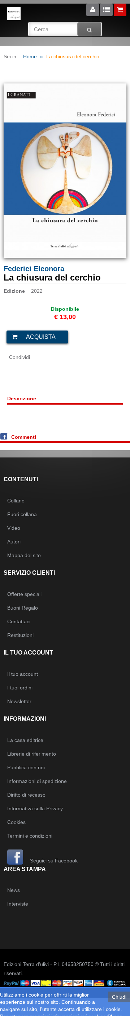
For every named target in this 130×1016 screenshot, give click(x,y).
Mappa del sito (24, 555)
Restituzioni (20, 635)
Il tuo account (22, 674)
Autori (14, 542)
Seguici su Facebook (53, 861)
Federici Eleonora (34, 269)
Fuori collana (22, 514)
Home (30, 56)
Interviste (17, 904)
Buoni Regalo (22, 608)
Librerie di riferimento (31, 754)
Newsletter (19, 701)
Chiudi (119, 997)
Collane (16, 501)
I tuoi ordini (19, 688)
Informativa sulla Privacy (35, 808)
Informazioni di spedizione (37, 781)
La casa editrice (25, 740)
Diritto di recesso (26, 795)
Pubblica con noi (26, 767)
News (13, 890)
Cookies (16, 822)
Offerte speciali (24, 594)
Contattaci (18, 621)
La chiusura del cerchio (72, 56)
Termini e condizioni (29, 836)
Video (13, 528)
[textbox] (65, 29)
